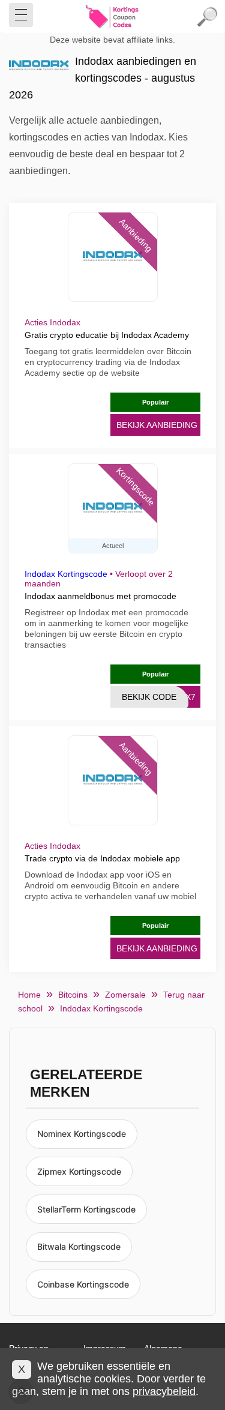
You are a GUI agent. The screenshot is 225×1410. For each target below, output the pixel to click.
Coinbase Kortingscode (83, 1284)
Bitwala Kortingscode (79, 1246)
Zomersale (125, 994)
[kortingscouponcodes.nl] (112, 17)
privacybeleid (164, 1391)
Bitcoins (73, 994)
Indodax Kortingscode (66, 574)
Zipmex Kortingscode (79, 1171)
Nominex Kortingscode (81, 1133)
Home (29, 994)
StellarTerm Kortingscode (86, 1209)
